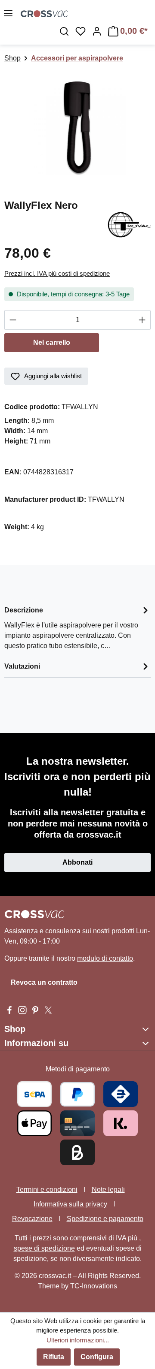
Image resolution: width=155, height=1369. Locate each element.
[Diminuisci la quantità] (12, 320)
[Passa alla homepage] (88, 13)
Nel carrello (51, 342)
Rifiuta (53, 1356)
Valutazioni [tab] (22, 666)
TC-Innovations (93, 1286)
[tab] (77, 627)
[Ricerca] (64, 31)
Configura (97, 1356)
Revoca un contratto (44, 982)
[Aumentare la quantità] (142, 320)
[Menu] (8, 13)
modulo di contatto (105, 958)
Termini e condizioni (47, 1189)
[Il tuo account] (97, 31)
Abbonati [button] (77, 862)
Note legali (108, 1189)
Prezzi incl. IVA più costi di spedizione (57, 273)
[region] (77, 127)
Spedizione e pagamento (105, 1218)
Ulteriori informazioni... (77, 1340)
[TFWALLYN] (77, 127)
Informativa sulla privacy (70, 1204)
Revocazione (32, 1218)
